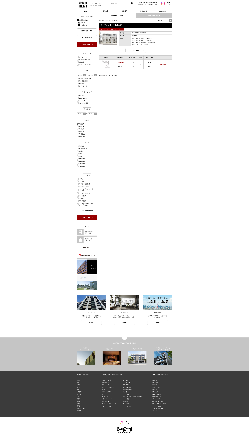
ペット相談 (82, 196)
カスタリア (82, 181)
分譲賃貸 (82, 62)
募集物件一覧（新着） (108, 380)
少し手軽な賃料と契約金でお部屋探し (86, 204)
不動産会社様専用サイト (158, 394)
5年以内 (81, 153)
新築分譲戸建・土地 (157, 401)
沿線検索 (154, 384)
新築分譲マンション (157, 396)
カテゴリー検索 (156, 387)
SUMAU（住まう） (157, 406)
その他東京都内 (81, 408)
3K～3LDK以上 (83, 103)
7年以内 (81, 156)
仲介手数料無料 (84, 81)
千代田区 (79, 394)
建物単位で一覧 (117, 15)
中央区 (78, 396)
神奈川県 (79, 410)
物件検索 (105, 11)
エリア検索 (155, 382)
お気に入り (143, 11)
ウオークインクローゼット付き (86, 190)
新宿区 (78, 399)
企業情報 (154, 380)
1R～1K (81, 95)
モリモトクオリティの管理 (159, 403)
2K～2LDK (82, 100)
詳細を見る (163, 64)
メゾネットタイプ (84, 193)
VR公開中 (136, 50)
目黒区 (78, 384)
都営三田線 (135, 38)
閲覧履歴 (124, 11)
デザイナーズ (83, 57)
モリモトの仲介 (156, 399)
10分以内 (82, 134)
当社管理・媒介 (84, 186)
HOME (86, 11)
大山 (140, 44)
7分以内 (81, 131)
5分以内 (81, 129)
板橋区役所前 (142, 42)
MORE (91, 323)
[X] (168, 3)
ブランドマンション (85, 64)
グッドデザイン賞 (84, 59)
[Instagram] (163, 3)
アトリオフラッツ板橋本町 (111, 25)
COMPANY (162, 11)
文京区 (78, 401)
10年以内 (82, 158)
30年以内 (82, 166)
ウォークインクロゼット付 (109, 403)
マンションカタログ (128, 406)
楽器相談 (82, 198)
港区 (78, 382)
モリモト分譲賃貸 (84, 184)
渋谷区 (78, 380)
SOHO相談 (82, 201)
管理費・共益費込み (85, 78)
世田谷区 (79, 392)
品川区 (78, 387)
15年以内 (82, 161)
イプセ (81, 179)
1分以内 (81, 126)
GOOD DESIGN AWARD (158, 408)
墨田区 (78, 406)
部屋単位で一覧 (154, 15)
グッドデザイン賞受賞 (108, 387)
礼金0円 (81, 83)
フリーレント (83, 86)
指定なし (82, 124)
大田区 (78, 389)
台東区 (78, 403)
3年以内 (81, 151)
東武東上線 (135, 40)
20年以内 (82, 164)
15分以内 (82, 136)
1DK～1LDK (82, 98)
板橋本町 (141, 38)
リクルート (155, 410)
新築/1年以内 (83, 148)
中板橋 (141, 40)
